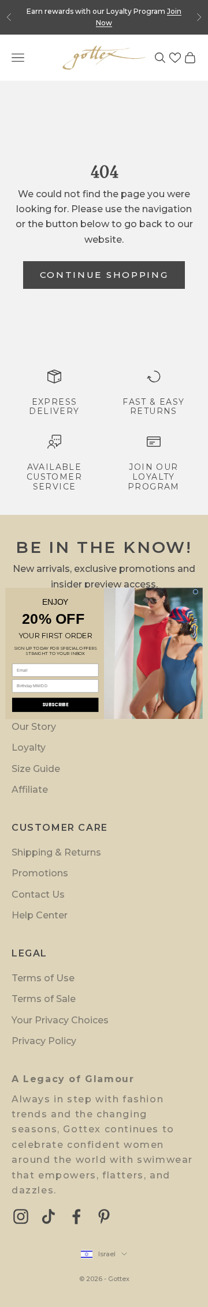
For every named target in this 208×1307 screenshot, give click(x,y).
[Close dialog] (196, 592)
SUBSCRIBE (55, 704)
